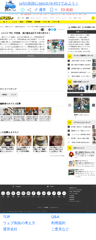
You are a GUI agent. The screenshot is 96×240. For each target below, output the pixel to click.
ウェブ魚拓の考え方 (19, 222)
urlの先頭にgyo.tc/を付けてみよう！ (49, 3)
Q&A (55, 216)
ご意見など (60, 228)
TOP (6, 216)
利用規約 (58, 222)
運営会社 (10, 228)
